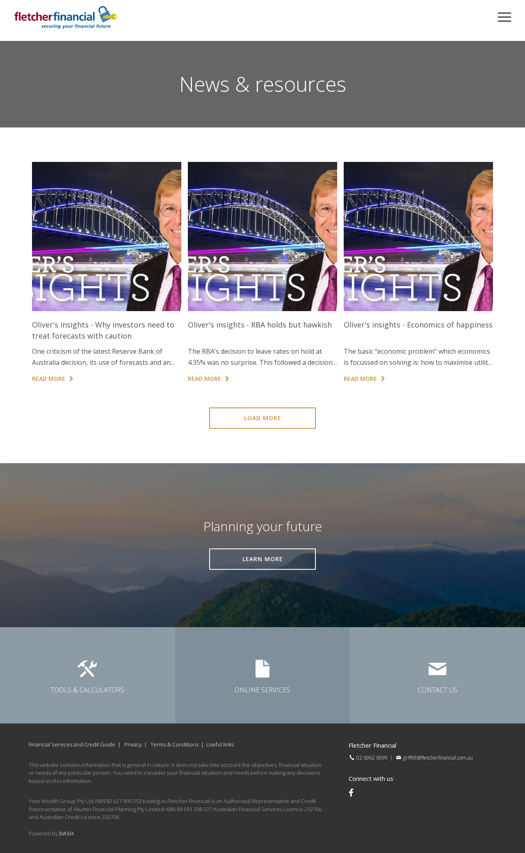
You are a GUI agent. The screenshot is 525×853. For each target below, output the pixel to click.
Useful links (220, 744)
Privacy (133, 744)
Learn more (262, 559)
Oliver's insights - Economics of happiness (418, 325)
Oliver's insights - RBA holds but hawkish (260, 325)
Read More (48, 378)
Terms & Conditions (175, 744)
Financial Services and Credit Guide (72, 744)
